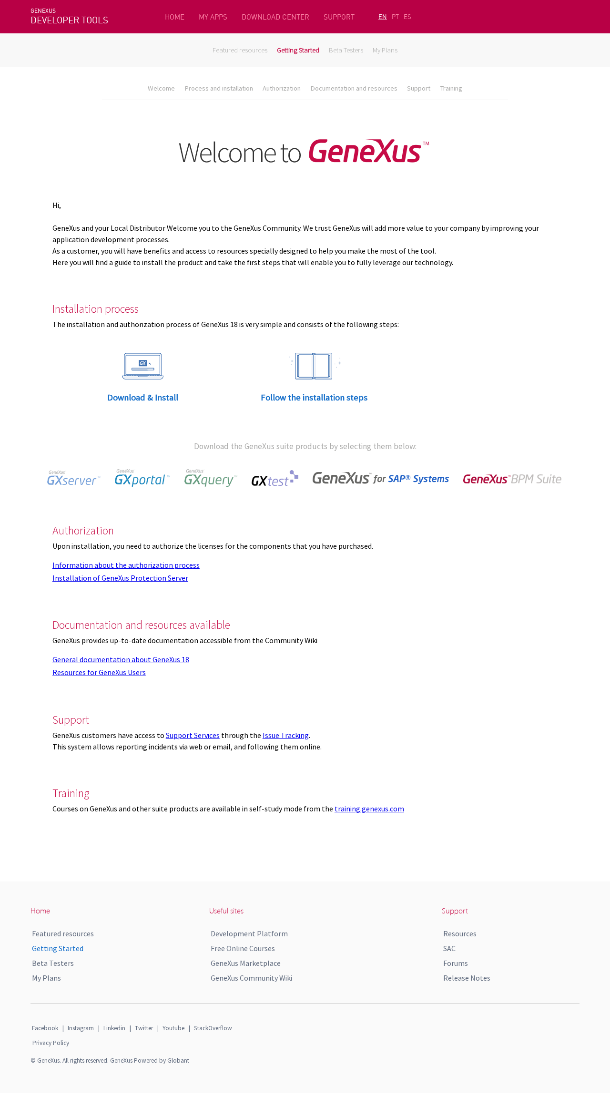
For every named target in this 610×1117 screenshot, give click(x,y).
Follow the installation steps (314, 397)
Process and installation (218, 88)
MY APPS (213, 16)
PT (395, 16)
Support (418, 88)
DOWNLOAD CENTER (275, 16)
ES (407, 16)
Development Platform (249, 933)
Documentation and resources (353, 88)
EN (382, 16)
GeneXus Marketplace (246, 963)
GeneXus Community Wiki (251, 978)
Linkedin (114, 1028)
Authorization (282, 88)
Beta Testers (346, 50)
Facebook (45, 1028)
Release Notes (466, 978)
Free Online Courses (243, 948)
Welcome (161, 88)
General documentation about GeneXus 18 (120, 659)
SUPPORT (339, 16)
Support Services (193, 735)
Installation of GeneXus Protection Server (120, 578)
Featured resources (240, 50)
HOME (174, 16)
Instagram (81, 1028)
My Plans (385, 50)
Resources (460, 933)
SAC (449, 948)
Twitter (144, 1028)
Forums (455, 963)
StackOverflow (213, 1028)
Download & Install (142, 397)
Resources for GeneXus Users (99, 672)
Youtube (173, 1028)
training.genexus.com (369, 808)
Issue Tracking (286, 735)
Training (451, 88)
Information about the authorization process (126, 565)
